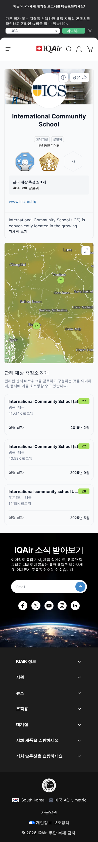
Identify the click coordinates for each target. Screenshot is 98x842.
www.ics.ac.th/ (22, 201)
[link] (68, 49)
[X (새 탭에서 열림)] (35, 605)
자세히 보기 (18, 231)
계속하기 (74, 31)
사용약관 (49, 812)
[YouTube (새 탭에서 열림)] (49, 605)
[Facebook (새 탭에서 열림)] (22, 605)
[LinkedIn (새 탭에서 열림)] (75, 605)
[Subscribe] (80, 587)
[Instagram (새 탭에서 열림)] (62, 605)
